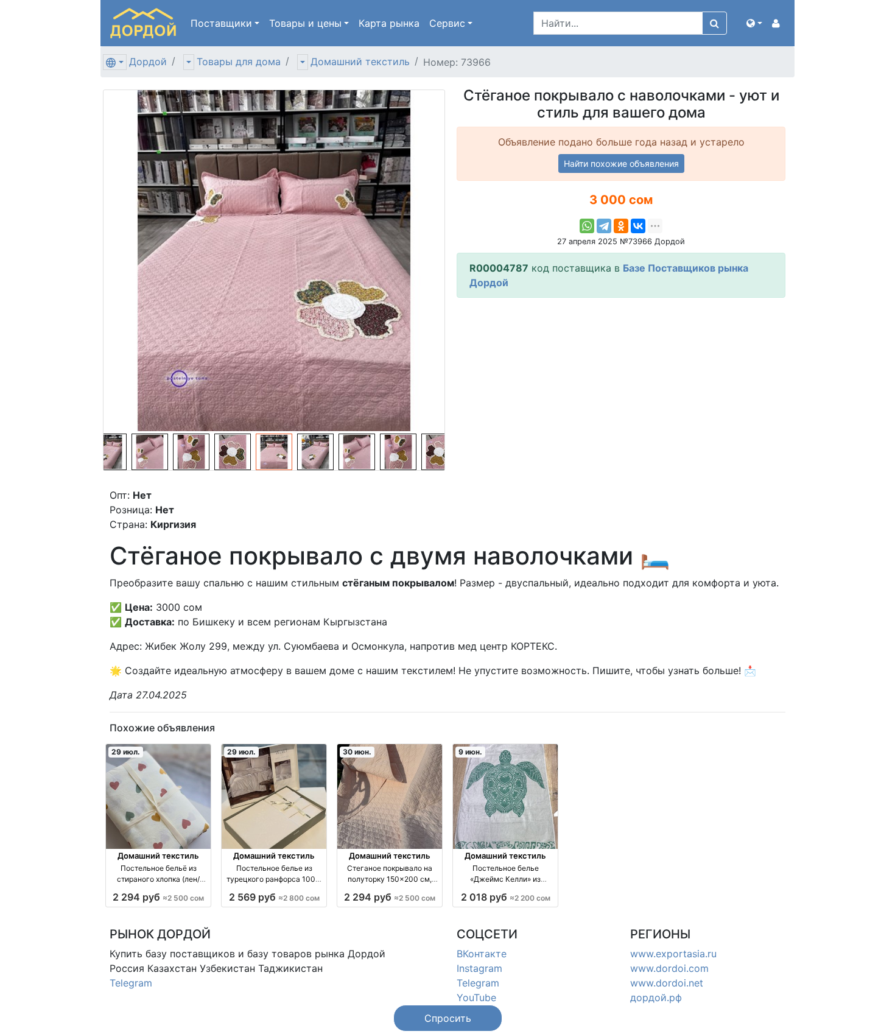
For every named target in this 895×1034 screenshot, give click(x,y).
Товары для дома (239, 61)
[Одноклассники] (621, 226)
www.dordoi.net (666, 983)
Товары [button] (305, 23)
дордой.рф (656, 997)
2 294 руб (158, 897)
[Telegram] (604, 226)
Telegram (131, 983)
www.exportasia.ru (673, 954)
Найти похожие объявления (621, 163)
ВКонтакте (482, 954)
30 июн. (357, 751)
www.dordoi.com (669, 968)
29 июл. (125, 751)
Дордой (148, 61)
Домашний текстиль (360, 61)
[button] (754, 23)
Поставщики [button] (221, 23)
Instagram (479, 968)
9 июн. (470, 751)
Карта (389, 23)
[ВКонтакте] (638, 226)
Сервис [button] (447, 23)
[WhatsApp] (587, 226)
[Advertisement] (621, 393)
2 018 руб (505, 897)
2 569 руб (274, 897)
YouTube (476, 997)
